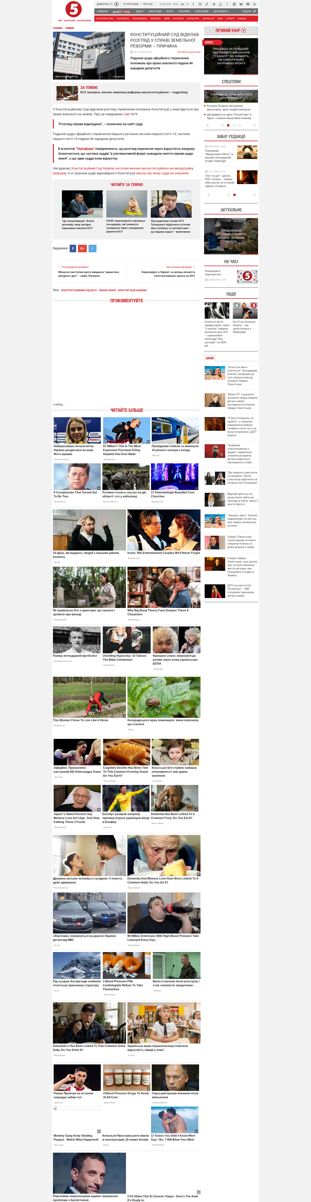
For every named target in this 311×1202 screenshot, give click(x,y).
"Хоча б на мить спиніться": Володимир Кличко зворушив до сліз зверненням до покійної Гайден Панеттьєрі (242, 376)
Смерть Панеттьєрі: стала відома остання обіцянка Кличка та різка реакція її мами (241, 542)
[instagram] (200, 4)
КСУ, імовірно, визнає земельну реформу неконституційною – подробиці (134, 92)
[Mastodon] (234, 4)
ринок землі (107, 290)
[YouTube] (247, 4)
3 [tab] (234, 125)
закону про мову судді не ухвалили (162, 173)
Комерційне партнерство (213, 272)
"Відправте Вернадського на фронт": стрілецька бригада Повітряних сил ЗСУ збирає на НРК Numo (217, 184)
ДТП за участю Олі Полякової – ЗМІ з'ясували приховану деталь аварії (240, 590)
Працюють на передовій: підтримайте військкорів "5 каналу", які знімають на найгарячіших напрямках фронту (219, 161)
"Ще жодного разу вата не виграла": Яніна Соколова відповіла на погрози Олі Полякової (242, 477)
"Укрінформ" (85, 149)
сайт (127, 114)
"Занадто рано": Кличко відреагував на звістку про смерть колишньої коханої (242, 520)
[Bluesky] (241, 4)
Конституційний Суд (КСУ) (79, 290)
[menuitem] (102, 11)
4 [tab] (239, 125)
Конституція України (132, 290)
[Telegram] (213, 4)
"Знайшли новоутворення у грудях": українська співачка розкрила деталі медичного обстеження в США (239, 454)
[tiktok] (206, 4)
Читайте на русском (188, 51)
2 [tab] (244, 74)
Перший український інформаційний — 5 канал (73, 12)
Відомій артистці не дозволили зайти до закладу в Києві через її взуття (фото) (242, 499)
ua (182, 4)
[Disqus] (126, 357)
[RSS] (254, 4)
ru (187, 4)
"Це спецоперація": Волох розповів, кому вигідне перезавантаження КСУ (78, 224)
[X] (227, 4)
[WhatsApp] (220, 4)
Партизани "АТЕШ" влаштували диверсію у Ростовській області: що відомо (230, 109)
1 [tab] (217, 74)
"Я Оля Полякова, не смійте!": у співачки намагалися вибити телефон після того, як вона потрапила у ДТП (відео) (241, 427)
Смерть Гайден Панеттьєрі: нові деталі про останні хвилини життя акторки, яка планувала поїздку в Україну (242, 567)
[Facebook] (193, 4)
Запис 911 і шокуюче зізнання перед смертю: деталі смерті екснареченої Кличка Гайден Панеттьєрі (242, 401)
